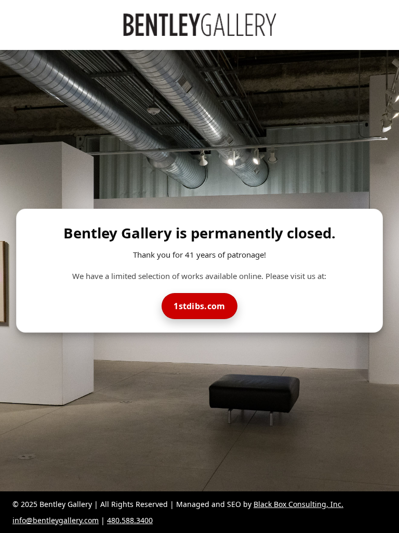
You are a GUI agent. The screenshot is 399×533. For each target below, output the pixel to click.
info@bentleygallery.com (55, 520)
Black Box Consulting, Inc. (298, 504)
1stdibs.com (199, 306)
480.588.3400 (130, 520)
